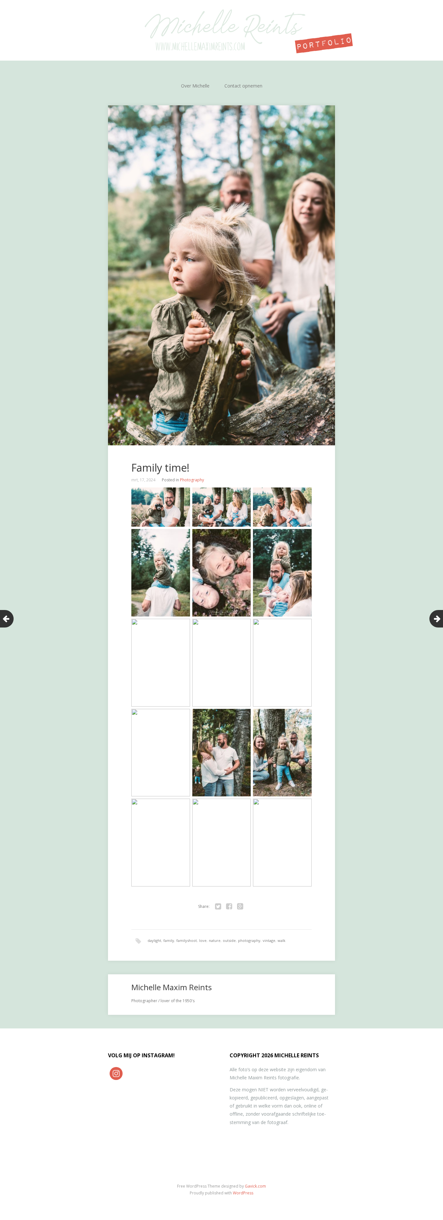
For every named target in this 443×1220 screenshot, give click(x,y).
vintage (269, 940)
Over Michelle (195, 86)
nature (215, 940)
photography (249, 940)
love (203, 940)
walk (281, 940)
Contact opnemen (243, 86)
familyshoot (186, 940)
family (168, 940)
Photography (192, 480)
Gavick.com (255, 1186)
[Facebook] (229, 906)
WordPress (243, 1193)
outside (229, 940)
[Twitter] (218, 906)
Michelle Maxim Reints (171, 987)
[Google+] (240, 906)
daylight (154, 940)
